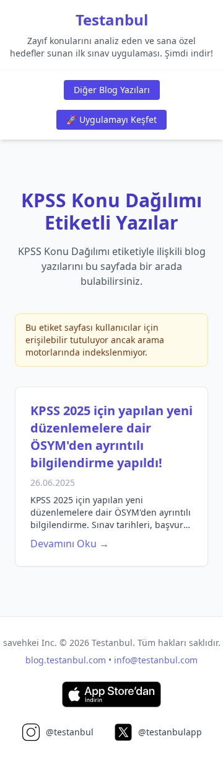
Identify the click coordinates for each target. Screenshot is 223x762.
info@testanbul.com (156, 660)
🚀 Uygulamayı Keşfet (111, 119)
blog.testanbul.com (65, 660)
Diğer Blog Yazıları (112, 90)
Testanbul (112, 20)
